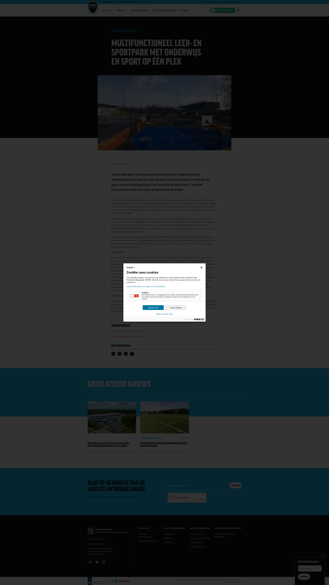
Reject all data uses (164, 314)
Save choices (175, 307)
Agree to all (153, 307)
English (130, 267)
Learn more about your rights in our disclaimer (145, 286)
